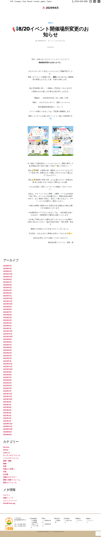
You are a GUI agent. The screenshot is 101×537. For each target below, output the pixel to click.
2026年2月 (7, 271)
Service (6, 447)
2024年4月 (7, 320)
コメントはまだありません (57, 41)
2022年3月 (7, 388)
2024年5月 (7, 317)
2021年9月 (7, 402)
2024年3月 (7, 323)
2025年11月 (7, 277)
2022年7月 (7, 377)
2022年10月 (7, 369)
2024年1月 (7, 328)
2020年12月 (7, 424)
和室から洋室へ (9, 469)
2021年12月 (7, 394)
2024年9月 (7, 307)
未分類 (5, 474)
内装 (4, 466)
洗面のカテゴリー (10, 477)
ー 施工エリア (34, 524)
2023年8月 (7, 342)
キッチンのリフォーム (11, 455)
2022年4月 (7, 386)
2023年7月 (7, 345)
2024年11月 (7, 301)
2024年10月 (8, 304)
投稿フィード (8, 498)
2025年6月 (7, 285)
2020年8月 (7, 435)
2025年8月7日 (42, 41)
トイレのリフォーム (11, 458)
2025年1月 (7, 296)
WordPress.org (9, 503)
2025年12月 (7, 274)
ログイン (6, 495)
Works (5, 450)
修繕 (4, 463)
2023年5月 (7, 350)
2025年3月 (7, 293)
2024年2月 (7, 326)
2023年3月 (7, 356)
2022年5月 (7, 383)
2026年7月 (7, 266)
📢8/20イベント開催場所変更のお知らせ (50, 31)
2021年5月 (7, 410)
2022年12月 (7, 364)
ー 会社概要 (34, 522)
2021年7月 (7, 405)
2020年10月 (8, 429)
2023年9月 (7, 339)
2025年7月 (7, 282)
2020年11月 (7, 426)
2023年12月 (7, 331)
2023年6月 (7, 347)
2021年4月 (7, 413)
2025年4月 (7, 290)
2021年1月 (7, 421)
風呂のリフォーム (10, 482)
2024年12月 (7, 298)
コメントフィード (10, 501)
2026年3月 (7, 268)
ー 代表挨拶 (34, 520)
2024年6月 (7, 315)
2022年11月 (7, 366)
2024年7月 (7, 312)
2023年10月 (8, 337)
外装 (4, 472)
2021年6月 (7, 407)
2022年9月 (7, 372)
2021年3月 (7, 416)
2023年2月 (7, 358)
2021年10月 (7, 399)
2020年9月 (7, 432)
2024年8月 (7, 309)
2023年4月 (7, 353)
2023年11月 (7, 334)
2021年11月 (7, 396)
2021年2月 (7, 418)
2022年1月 (7, 391)
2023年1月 (7, 361)
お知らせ (50, 22)
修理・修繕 (7, 461)
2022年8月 (7, 375)
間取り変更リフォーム (11, 480)
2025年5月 (7, 288)
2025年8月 (7, 279)
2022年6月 (7, 380)
